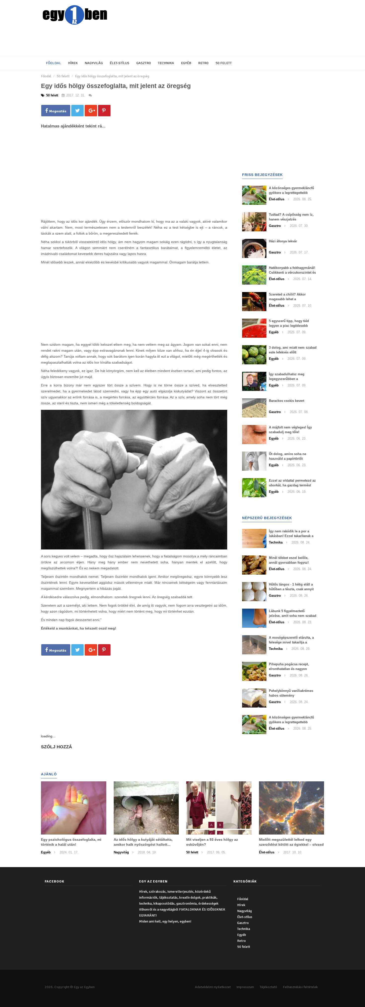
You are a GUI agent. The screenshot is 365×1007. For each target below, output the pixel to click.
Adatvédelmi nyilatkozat (213, 987)
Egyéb (186, 63)
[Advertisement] (161, 41)
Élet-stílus (119, 63)
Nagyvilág (94, 63)
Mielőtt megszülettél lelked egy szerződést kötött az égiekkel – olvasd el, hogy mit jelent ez (291, 844)
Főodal (46, 76)
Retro (203, 63)
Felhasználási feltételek (300, 987)
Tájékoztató (268, 987)
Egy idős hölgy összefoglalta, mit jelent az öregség (112, 76)
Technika (166, 63)
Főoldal (53, 63)
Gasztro (143, 63)
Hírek (73, 63)
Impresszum (245, 987)
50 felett (224, 63)
